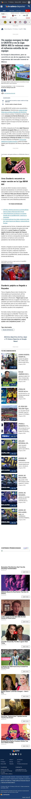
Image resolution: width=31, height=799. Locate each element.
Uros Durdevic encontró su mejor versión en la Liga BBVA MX (16, 101)
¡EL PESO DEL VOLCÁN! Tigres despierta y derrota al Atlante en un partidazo (23, 407)
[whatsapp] (21, 754)
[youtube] (16, 755)
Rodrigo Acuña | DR (11, 87)
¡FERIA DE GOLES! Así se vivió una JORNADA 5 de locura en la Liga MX (24, 390)
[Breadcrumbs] (3, 29)
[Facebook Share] (2, 90)
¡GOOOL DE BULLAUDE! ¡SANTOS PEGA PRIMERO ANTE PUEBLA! (23, 511)
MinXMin (28, 18)
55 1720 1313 (18, 770)
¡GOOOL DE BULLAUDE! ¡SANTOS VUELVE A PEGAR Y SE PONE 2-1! (22, 477)
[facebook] (18, 755)
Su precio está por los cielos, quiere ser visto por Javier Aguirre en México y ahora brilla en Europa (16, 221)
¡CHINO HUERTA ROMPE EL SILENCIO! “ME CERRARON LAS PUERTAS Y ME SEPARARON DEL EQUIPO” (23, 356)
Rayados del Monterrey (8, 329)
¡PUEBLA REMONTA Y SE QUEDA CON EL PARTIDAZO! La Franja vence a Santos (23, 425)
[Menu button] (1, 6)
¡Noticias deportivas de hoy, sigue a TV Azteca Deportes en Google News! (15, 339)
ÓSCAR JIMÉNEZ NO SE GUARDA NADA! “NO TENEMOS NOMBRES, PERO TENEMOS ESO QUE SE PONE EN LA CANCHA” (23, 373)
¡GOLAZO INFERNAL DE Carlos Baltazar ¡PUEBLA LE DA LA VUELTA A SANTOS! (23, 442)
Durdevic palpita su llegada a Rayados (13, 104)
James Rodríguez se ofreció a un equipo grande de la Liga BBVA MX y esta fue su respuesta (15, 215)
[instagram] (13, 755)
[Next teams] (29, 22)
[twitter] (10, 755)
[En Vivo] (27, 10)
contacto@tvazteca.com (20, 769)
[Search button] (29, 6)
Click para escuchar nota (9, 93)
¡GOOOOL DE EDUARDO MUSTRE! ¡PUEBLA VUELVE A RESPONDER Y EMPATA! (23, 459)
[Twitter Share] (5, 90)
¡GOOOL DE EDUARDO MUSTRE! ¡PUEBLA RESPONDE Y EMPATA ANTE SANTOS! (23, 494)
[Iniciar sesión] (29, 2)
